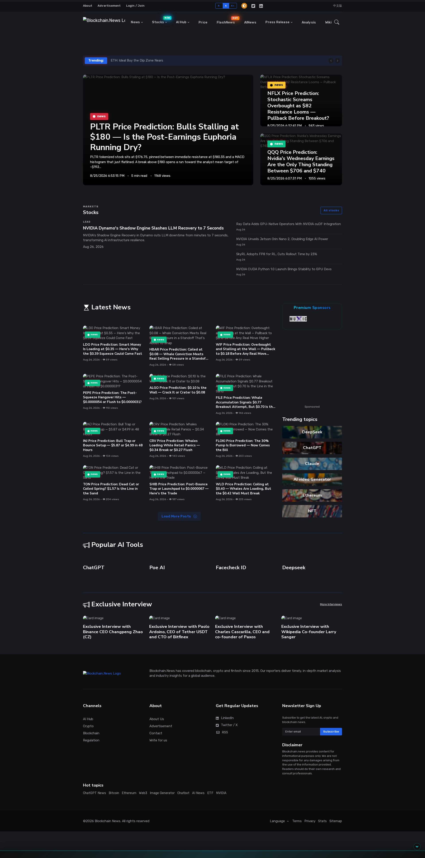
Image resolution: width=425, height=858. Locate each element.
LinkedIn (227, 747)
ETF (210, 821)
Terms (297, 850)
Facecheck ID (231, 596)
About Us (156, 748)
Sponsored (312, 406)
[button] (337, 22)
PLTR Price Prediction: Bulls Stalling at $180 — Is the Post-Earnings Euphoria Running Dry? (164, 137)
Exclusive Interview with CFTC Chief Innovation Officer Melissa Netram (311, 660)
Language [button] (278, 850)
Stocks (160, 20)
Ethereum (312, 495)
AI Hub (181, 22)
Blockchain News (107, 850)
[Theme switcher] (244, 6)
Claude (312, 464)
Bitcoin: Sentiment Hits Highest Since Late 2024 (148, 60)
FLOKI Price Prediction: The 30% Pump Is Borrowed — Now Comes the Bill (243, 445)
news (94, 334)
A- (219, 5)
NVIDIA (221, 821)
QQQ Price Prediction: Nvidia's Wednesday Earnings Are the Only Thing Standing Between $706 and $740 (300, 161)
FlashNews (227, 20)
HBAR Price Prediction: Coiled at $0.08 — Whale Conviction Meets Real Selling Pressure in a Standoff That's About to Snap (178, 356)
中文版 (337, 5)
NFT (312, 511)
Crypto (88, 755)
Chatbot (183, 821)
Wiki (328, 22)
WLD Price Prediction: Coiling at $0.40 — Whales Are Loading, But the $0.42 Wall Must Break (243, 488)
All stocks (331, 210)
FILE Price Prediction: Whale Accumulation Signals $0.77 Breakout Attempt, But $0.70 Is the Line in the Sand (245, 404)
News (135, 22)
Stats (322, 850)
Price (203, 22)
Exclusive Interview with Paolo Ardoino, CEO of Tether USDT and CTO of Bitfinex (113, 660)
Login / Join (135, 5)
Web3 (143, 821)
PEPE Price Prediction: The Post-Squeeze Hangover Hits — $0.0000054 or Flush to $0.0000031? (112, 397)
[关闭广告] (378, 794)
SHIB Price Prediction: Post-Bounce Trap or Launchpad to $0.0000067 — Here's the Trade (179, 488)
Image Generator (162, 821)
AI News (198, 821)
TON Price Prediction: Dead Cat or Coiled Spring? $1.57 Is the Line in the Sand (111, 488)
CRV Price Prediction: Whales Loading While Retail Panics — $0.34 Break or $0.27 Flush (174, 445)
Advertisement (109, 5)
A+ (232, 5)
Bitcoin (114, 821)
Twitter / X (229, 754)
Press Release (277, 22)
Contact (155, 762)
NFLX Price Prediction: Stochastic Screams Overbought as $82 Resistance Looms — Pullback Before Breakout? (298, 106)
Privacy (309, 850)
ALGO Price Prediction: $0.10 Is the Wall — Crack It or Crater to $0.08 (178, 390)
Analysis (309, 22)
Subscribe (331, 760)
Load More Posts (177, 516)
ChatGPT (312, 448)
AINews (250, 22)
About (87, 5)
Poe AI (157, 596)
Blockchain (91, 762)
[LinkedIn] (261, 6)
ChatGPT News (94, 821)
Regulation (91, 769)
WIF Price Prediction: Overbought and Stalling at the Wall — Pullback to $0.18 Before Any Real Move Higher (245, 351)
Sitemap (335, 850)
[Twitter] (253, 6)
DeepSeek (312, 432)
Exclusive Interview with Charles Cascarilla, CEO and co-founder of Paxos (176, 660)
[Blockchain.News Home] (104, 22)
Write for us (158, 769)
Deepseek (293, 596)
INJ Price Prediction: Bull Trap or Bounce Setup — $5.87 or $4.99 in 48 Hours (113, 445)
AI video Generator (312, 479)
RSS (225, 761)
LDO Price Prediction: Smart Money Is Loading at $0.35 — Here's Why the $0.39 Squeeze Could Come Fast (112, 349)
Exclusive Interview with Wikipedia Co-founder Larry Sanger (242, 660)
